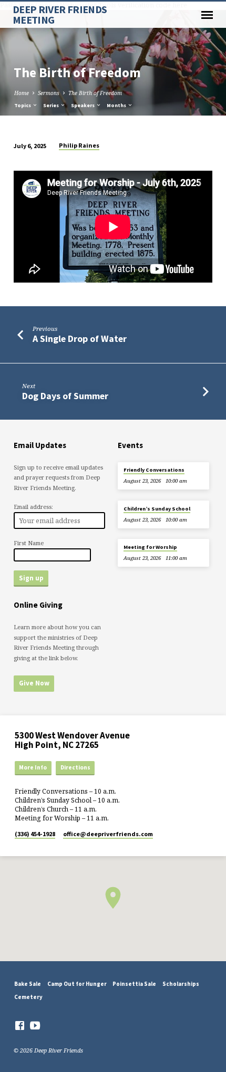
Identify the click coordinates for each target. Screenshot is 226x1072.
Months (117, 105)
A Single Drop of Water (80, 338)
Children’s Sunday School (157, 508)
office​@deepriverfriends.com (108, 834)
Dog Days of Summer (65, 396)
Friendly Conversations (154, 469)
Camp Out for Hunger (77, 983)
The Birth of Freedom (95, 93)
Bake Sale (27, 983)
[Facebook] (20, 1025)
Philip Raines (79, 145)
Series (51, 105)
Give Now (34, 683)
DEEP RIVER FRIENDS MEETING (60, 15)
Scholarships (180, 983)
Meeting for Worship (150, 547)
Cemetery (28, 997)
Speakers (83, 105)
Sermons (48, 93)
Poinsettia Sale (134, 983)
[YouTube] (35, 1025)
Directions (75, 767)
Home (21, 93)
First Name (29, 543)
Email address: (33, 507)
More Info (33, 767)
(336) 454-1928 (35, 834)
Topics (23, 105)
